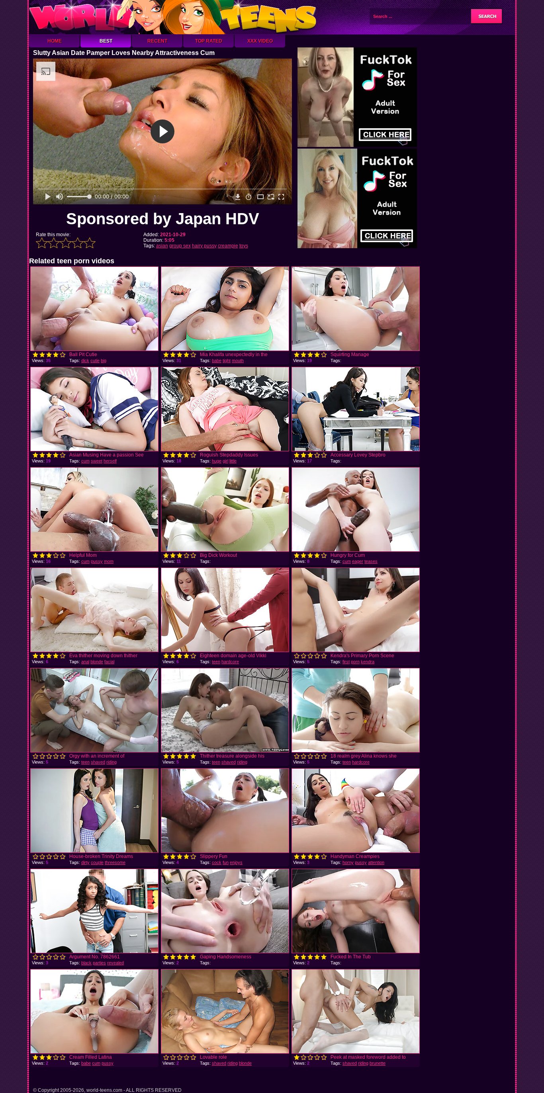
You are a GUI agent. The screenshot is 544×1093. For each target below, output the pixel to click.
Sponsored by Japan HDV (162, 218)
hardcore (230, 661)
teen (216, 661)
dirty (85, 862)
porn (355, 661)
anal (85, 661)
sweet (96, 460)
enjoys (236, 862)
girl (225, 460)
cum (85, 460)
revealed (115, 962)
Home (54, 41)
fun (226, 862)
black (86, 962)
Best (106, 41)
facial (109, 661)
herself (110, 460)
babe (216, 360)
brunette (377, 1063)
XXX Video (260, 41)
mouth (238, 360)
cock (216, 862)
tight (227, 360)
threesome (115, 862)
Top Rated (208, 41)
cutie (95, 360)
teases (371, 561)
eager (357, 561)
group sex (180, 246)
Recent (157, 41)
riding (111, 762)
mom (108, 561)
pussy (97, 561)
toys (243, 246)
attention (376, 862)
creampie (228, 246)
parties (99, 962)
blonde (96, 661)
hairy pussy (204, 246)
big (103, 360)
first (346, 661)
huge (216, 460)
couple (97, 862)
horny (348, 862)
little (233, 460)
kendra (367, 661)
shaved (98, 762)
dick (85, 360)
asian (162, 246)
